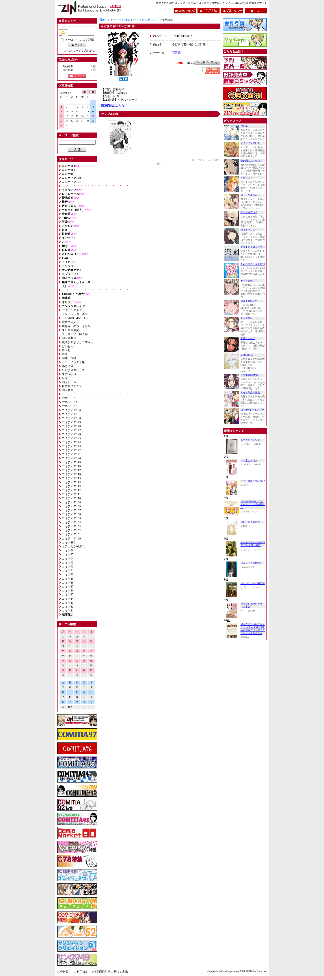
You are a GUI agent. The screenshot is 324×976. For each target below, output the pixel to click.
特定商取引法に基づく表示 (110, 971)
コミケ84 (68, 598)
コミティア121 (71, 454)
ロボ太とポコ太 (248, 460)
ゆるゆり (67, 366)
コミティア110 (71, 498)
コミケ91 (68, 570)
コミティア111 (71, 494)
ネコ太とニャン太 (250, 440)
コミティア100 (71, 538)
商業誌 (176, 52)
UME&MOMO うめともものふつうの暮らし (252, 504)
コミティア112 (71, 490)
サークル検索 (121, 20)
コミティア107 (71, 510)
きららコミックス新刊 (252, 264)
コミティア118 (71, 466)
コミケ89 (68, 578)
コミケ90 (68, 574)
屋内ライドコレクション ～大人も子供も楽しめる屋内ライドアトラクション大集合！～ (252, 629)
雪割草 (244, 126)
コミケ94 (68, 558)
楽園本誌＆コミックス (252, 247)
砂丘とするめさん (250, 522)
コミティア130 (71, 418)
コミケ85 (68, 594)
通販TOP (104, 20)
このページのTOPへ (207, 160)
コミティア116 (71, 474)
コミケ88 (68, 582)
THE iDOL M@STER (75, 318)
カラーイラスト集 (73, 362)
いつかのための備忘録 (252, 583)
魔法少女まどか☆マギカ (77, 342)
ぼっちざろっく (248, 212)
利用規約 (82, 971)
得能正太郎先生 (248, 301)
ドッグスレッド (248, 318)
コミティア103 (71, 526)
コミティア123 (71, 446)
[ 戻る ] (159, 164)
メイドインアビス (250, 143)
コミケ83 (68, 602)
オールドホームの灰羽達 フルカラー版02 (252, 544)
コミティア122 (71, 450)
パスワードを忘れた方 (81, 50)
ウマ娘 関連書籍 (249, 375)
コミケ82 (68, 606)
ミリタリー (69, 266)
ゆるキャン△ (247, 229)
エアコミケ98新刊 (73, 546)
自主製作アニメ (72, 386)
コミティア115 (71, 478)
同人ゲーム (69, 382)
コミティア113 (71, 486)
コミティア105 (71, 518)
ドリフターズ (247, 338)
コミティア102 (71, 530)
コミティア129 (71, 422)
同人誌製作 (69, 338)
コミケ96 (68, 550)
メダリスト (246, 178)
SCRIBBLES (246, 355)
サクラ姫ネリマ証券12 (252, 481)
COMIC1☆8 (69, 398)
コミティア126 (71, 434)
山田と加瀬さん (248, 195)
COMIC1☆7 (69, 402)
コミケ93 (68, 562)
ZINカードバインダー (252, 410)
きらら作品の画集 (250, 392)
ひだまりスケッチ (73, 370)
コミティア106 (71, 514)
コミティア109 (71, 502)
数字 (70, 707)
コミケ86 (68, 590)
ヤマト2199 (246, 281)
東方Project (69, 374)
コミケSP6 (68, 542)
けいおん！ (69, 346)
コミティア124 (71, 442)
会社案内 (65, 971)
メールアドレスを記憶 (79, 39)
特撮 (65, 378)
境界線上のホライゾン (76, 326)
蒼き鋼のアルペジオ (251, 160)
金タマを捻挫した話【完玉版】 (251, 605)
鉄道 (65, 354)
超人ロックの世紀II (251, 563)
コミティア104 (71, 522)
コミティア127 (71, 430)
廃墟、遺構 (69, 358)
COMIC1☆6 (69, 406)
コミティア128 (71, 426)
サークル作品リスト (146, 20)
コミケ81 (68, 610)
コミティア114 (71, 482)
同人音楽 (67, 390)
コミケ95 (68, 554)
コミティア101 (71, 534)
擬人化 (66, 350)
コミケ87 (68, 586)
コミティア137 (71, 181)
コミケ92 (68, 566)
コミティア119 (71, 462)
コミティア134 (71, 410)
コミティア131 (71, 414)
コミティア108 (71, 506)
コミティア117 (71, 470)
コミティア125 (71, 438)
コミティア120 (71, 458)
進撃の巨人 (69, 322)
